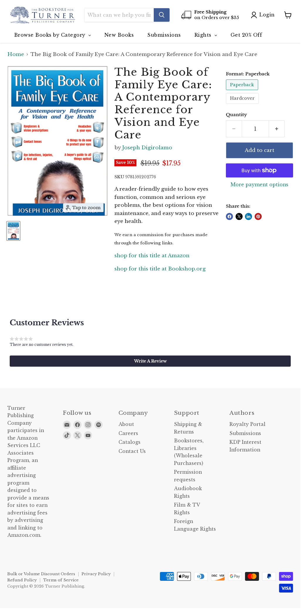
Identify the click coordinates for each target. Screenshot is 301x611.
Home (15, 54)
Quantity (236, 114)
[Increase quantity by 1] (277, 128)
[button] (150, 361)
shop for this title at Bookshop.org (160, 269)
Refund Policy (22, 580)
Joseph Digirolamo (147, 148)
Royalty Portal (247, 424)
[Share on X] (239, 216)
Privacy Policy (96, 573)
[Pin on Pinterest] (258, 216)
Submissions (245, 433)
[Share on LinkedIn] (248, 216)
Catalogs (130, 442)
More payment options (259, 184)
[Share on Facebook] (229, 216)
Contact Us (132, 451)
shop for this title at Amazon (152, 256)
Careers (128, 433)
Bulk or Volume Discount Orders (41, 573)
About (126, 424)
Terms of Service (61, 580)
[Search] (162, 15)
